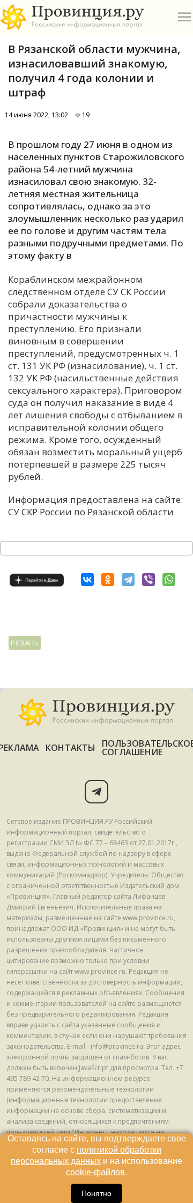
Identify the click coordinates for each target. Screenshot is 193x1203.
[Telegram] (128, 579)
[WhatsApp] (168, 579)
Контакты (70, 747)
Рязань (25, 643)
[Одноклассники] (107, 579)
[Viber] (148, 579)
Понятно (96, 1193)
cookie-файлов (95, 1172)
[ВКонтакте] (87, 579)
